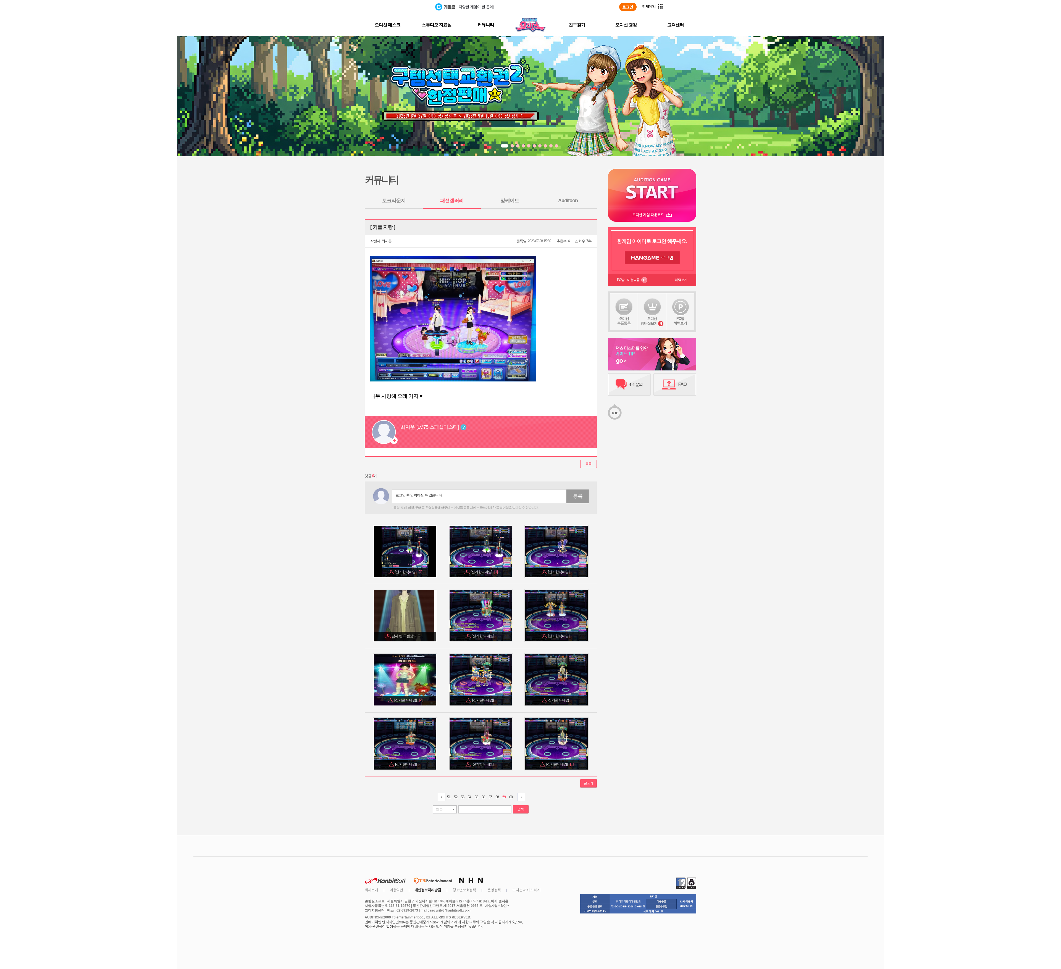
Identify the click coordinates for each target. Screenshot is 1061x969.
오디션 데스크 (387, 24)
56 (483, 797)
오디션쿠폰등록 (624, 321)
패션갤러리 (452, 200)
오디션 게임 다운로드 (652, 215)
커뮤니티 (485, 24)
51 (448, 797)
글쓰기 (588, 783)
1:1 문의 (629, 384)
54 (469, 797)
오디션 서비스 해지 (526, 890)
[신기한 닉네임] (483, 636)
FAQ (674, 384)
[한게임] (412, 7)
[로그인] (628, 7)
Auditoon (568, 200)
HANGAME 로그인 (652, 257)
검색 (521, 809)
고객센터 (675, 24)
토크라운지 (394, 200)
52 (455, 797)
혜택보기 (681, 280)
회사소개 (371, 890)
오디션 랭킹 (626, 24)
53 (462, 797)
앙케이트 (509, 200)
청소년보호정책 (464, 890)
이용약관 (396, 890)
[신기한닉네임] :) (407, 764)
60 (511, 797)
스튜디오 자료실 (436, 24)
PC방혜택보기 (680, 321)
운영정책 (494, 890)
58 (497, 797)
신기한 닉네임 (559, 700)
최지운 (387, 241)
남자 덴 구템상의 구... (408, 636)
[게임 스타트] (652, 188)
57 (490, 797)
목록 (588, 464)
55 (476, 797)
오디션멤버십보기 (649, 321)
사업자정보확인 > (497, 906)
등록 (577, 496)
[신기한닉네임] (408, 572)
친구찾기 (577, 24)
